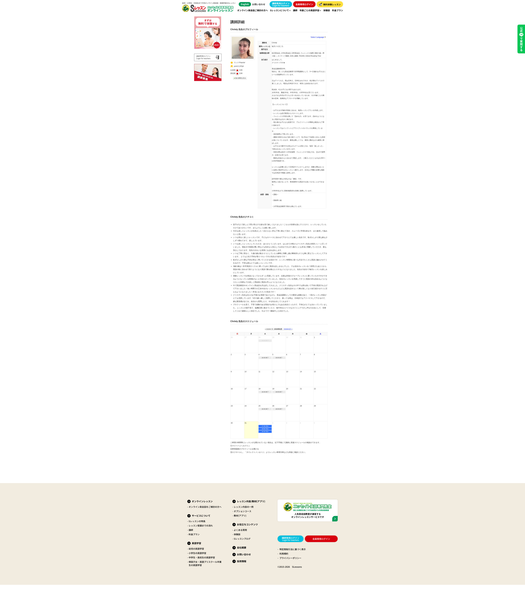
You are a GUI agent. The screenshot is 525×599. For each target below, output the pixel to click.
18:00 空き (265, 429)
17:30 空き (265, 426)
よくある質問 (240, 530)
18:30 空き (265, 431)
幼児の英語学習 (196, 548)
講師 (191, 530)
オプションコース (242, 511)
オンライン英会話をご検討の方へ (205, 506)
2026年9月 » (288, 329)
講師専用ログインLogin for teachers (203, 57)
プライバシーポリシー (290, 558)
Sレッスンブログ (242, 538)
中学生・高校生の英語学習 (202, 557)
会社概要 (241, 547)
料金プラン (194, 534)
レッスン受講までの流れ (201, 525)
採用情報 (241, 561)
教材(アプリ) (240, 515)
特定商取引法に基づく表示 (292, 549)
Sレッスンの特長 (197, 521)
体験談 (237, 534)
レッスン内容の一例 (243, 506)
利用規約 (283, 553)
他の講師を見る (240, 78)
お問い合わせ (258, 4)
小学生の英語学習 (197, 553)
